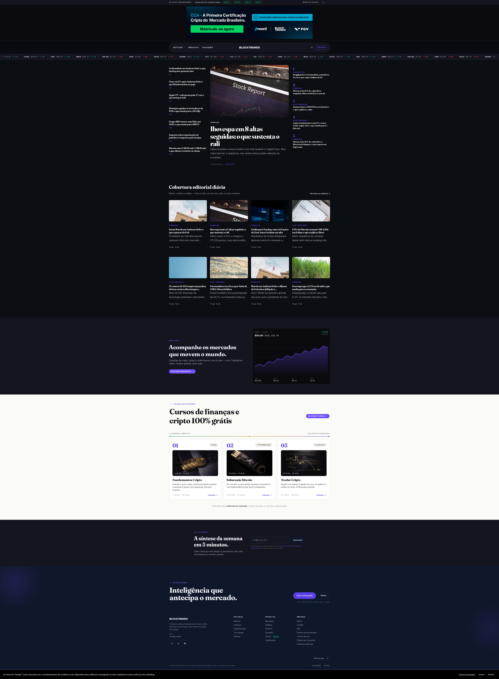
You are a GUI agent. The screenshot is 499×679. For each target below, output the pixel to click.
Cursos (271, 636)
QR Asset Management (180, 2)
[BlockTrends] (249, 47)
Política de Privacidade (467, 674)
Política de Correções (306, 640)
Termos (327, 666)
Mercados (193, 47)
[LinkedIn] (178, 643)
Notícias (178, 47)
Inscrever (297, 540)
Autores (237, 636)
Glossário (269, 632)
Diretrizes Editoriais (305, 644)
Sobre (299, 621)
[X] (171, 643)
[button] (323, 2)
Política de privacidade (307, 632)
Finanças (215, 122)
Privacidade (316, 666)
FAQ (298, 629)
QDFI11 (257, 2)
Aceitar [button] (481, 674)
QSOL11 (248, 2)
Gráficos (268, 629)
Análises (268, 625)
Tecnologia (239, 632)
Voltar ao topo (318, 658)
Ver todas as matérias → (320, 193)
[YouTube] (184, 643)
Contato (300, 625)
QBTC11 (227, 2)
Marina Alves (217, 164)
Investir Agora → (311, 2)
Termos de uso (303, 636)
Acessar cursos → (317, 416)
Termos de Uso (285, 546)
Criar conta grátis (304, 595)
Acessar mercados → (182, 371)
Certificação (270, 640)
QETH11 (237, 2)
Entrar (321, 47)
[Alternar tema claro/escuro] (312, 47)
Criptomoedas (240, 629)
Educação (207, 47)
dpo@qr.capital (175, 636)
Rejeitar (491, 674)
